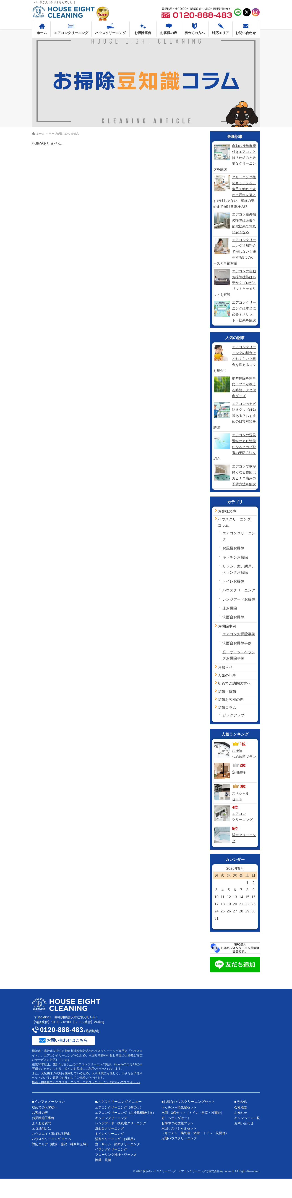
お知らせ (225, 667)
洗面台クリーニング (109, 1128)
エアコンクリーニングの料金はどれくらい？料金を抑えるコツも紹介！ (234, 358)
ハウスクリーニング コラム (51, 1139)
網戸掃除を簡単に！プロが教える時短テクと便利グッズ (244, 387)
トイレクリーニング (109, 1133)
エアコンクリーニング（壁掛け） (119, 1107)
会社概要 (240, 1107)
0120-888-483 (61, 1029)
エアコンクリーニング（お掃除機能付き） (125, 1112)
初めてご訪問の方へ (234, 683)
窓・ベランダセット (176, 1118)
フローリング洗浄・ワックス (116, 1154)
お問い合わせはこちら (67, 1040)
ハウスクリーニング (238, 590)
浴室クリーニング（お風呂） (116, 1139)
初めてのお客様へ (44, 1107)
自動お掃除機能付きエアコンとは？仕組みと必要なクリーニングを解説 (234, 157)
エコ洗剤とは (41, 1128)
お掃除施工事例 (43, 1118)
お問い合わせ (243, 1123)
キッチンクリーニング (111, 1118)
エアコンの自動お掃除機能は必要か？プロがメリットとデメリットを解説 (234, 283)
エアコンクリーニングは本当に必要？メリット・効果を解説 (244, 311)
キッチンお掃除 (235, 557)
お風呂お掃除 (233, 548)
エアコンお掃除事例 (238, 634)
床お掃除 (229, 608)
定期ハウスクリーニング (179, 1138)
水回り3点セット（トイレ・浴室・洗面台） (193, 1112)
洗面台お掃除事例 (237, 643)
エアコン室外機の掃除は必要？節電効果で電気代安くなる (244, 223)
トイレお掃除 (233, 581)
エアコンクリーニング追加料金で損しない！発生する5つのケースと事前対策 (234, 251)
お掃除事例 (227, 626)
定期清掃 (239, 772)
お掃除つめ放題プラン (177, 1123)
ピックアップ (233, 715)
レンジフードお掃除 (238, 599)
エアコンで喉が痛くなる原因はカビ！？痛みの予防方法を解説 (244, 475)
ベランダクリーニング (111, 1149)
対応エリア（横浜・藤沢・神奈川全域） (60, 1144)
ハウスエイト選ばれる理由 (51, 1133)
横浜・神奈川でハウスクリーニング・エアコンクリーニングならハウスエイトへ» (86, 1082)
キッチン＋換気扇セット (179, 1107)
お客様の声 (227, 511)
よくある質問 (41, 1123)
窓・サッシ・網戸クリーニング (117, 1144)
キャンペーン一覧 (247, 1118)
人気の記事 (227, 675)
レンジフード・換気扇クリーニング (120, 1123)
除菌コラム (227, 707)
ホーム (40, 133)
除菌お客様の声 (230, 699)
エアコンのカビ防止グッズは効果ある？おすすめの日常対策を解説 (234, 415)
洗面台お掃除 (233, 617)
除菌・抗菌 (227, 692)
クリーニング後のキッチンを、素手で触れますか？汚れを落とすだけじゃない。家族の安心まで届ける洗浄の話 (234, 191)
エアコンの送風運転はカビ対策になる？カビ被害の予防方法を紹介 (234, 446)
